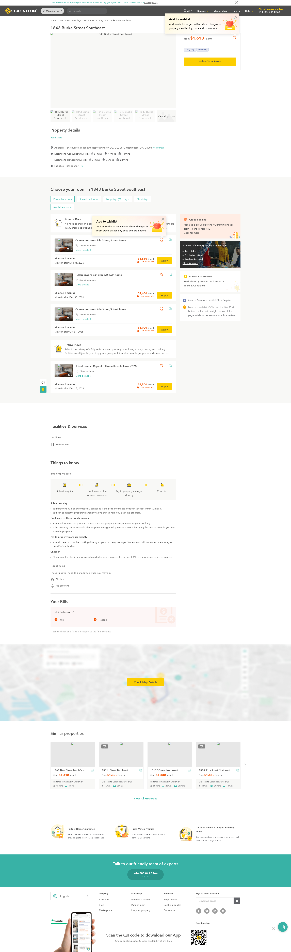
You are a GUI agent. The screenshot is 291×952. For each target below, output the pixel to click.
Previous (46, 766)
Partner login (138, 904)
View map (158, 147)
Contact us (169, 910)
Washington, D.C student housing (87, 20)
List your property (141, 910)
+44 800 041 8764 (269, 11)
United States (64, 20)
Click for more (191, 232)
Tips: (53, 631)
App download (203, 923)
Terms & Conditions (141, 838)
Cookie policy (150, 2)
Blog (101, 904)
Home (53, 20)
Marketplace (221, 10)
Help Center (170, 899)
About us (104, 899)
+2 (81, 165)
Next (245, 766)
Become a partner (141, 899)
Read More (56, 137)
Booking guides (172, 904)
